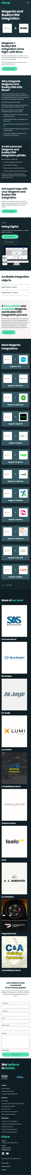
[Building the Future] (14, 952)
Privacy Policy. (5, 1050)
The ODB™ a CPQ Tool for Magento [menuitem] (10, 1121)
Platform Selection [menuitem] (6, 1088)
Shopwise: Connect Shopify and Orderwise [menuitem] (11, 1124)
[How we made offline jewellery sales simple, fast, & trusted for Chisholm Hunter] (14, 805)
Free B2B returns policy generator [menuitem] (9, 1132)
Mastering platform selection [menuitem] (8, 1106)
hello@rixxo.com (6, 1149)
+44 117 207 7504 (6, 1148)
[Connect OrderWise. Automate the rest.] (14, 768)
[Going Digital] (14, 621)
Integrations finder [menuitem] (6, 1109)
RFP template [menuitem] (5, 1101)
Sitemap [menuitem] (4, 1169)
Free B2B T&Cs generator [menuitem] (7, 1126)
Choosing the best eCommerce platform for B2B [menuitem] (13, 1103)
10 (7, 585)
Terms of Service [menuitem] (6, 1166)
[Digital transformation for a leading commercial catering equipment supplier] (14, 658)
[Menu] (27, 2)
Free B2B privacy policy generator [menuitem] (9, 1129)
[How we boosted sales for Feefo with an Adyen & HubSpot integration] (14, 842)
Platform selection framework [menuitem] (8, 1114)
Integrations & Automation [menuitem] (8, 1091)
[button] (15, 287)
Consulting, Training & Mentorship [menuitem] (9, 1093)
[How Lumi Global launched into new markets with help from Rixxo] (14, 731)
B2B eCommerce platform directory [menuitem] (10, 1111)
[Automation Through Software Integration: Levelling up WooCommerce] (14, 878)
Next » (10, 585)
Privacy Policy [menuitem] (5, 1163)
